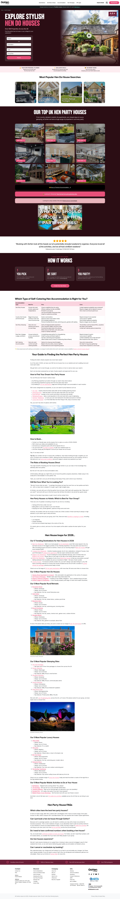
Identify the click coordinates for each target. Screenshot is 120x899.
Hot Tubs (34, 390)
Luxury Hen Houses (37, 399)
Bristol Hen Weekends (38, 558)
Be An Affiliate (73, 881)
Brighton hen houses (38, 556)
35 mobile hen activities (54, 796)
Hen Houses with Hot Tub (21, 100)
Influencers (54, 877)
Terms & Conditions (74, 872)
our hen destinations (46, 384)
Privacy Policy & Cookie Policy (98, 896)
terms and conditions (46, 459)
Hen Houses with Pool (44, 100)
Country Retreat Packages (68, 100)
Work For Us (54, 876)
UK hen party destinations (52, 568)
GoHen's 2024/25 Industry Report (81, 349)
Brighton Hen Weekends (39, 554)
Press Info (72, 879)
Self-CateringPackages (90, 100)
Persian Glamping (37, 668)
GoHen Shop (36, 883)
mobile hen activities (80, 825)
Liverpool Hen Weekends (39, 551)
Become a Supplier (56, 879)
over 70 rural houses (75, 623)
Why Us (53, 872)
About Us (54, 870)
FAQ (16, 872)
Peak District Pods (37, 689)
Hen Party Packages (38, 877)
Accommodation (62, 2)
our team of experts (48, 447)
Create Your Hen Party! (60, 286)
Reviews (53, 874)
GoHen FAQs (54, 854)
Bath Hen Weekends (38, 544)
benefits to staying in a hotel (75, 516)
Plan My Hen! (114, 2)
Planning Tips (36, 879)
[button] (107, 2)
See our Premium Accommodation (60, 187)
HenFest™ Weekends (38, 398)
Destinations (42, 2)
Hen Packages (71, 2)
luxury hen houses (54, 777)
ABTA (71, 877)
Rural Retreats (36, 394)
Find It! (19, 57)
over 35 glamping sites (44, 698)
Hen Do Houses (36, 874)
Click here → (77, 7)
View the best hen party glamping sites (67, 194)
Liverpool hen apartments (50, 553)
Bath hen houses (80, 547)
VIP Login (78, 2)
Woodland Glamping (37, 675)
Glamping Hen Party (37, 876)
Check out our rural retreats (69, 200)
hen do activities (56, 827)
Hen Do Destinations (37, 870)
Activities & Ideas (51, 2)
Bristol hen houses (65, 558)
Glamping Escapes (37, 396)
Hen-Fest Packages (37, 664)
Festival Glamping (37, 682)
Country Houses (36, 561)
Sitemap (72, 870)
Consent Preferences (75, 876)
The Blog (35, 881)
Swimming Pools (37, 392)
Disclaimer (72, 874)
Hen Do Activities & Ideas (39, 872)
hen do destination (64, 544)
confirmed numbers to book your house (53, 834)
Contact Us (17, 870)
